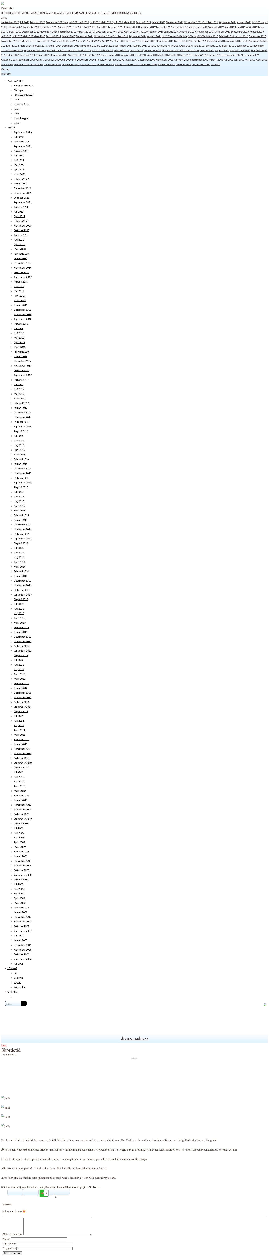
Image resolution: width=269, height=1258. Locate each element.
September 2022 (55, 22)
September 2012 (33, 50)
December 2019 (147, 26)
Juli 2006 (215, 64)
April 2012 (95, 50)
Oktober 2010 (94, 54)
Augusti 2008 (216, 59)
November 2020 (32, 26)
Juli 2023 (24, 22)
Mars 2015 (119, 40)
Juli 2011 (235, 50)
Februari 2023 (37, 22)
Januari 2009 (130, 59)
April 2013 (186, 45)
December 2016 (84, 36)
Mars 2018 (142, 31)
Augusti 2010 (128, 54)
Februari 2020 (115, 26)
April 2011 (19, 729)
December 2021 (174, 22)
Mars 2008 (7, 64)
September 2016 (137, 36)
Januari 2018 (171, 31)
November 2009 (250, 54)
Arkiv (4, 17)
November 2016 (103, 36)
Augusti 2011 (222, 50)
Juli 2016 (167, 36)
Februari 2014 (39, 45)
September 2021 (227, 22)
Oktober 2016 (120, 36)
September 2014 (218, 40)
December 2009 (231, 54)
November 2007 (71, 64)
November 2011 (171, 50)
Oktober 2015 (27, 40)
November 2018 (49, 31)
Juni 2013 (163, 45)
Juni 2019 (229, 26)
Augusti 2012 (49, 50)
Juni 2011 (245, 50)
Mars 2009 (101, 59)
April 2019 (251, 26)
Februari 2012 (121, 50)
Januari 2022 (158, 22)
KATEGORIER (15, 80)
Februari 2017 (53, 36)
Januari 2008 (36, 64)
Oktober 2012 (15, 50)
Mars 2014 (25, 45)
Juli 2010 (141, 54)
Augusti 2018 (84, 31)
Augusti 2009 (43, 59)
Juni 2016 (177, 36)
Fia (15, 972)
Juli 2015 (74, 40)
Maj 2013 (174, 45)
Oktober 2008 (182, 59)
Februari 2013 (212, 45)
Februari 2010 (200, 54)
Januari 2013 (227, 45)
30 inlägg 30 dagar (51, 12)
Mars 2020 (101, 26)
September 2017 (240, 31)
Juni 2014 (257, 40)
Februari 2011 (27, 54)
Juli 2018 (96, 31)
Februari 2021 (15, 26)
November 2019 (165, 26)
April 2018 (129, 31)
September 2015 (45, 40)
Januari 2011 (42, 54)
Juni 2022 (95, 22)
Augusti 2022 (71, 22)
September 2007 (105, 64)
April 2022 (117, 22)
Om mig (5, 68)
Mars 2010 (186, 54)
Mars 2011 (13, 54)
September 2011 (205, 50)
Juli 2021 (257, 22)
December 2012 (243, 45)
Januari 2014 (54, 45)
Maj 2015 (95, 40)
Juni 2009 (66, 59)
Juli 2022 (84, 22)
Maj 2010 (162, 54)
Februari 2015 (133, 40)
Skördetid (11, 1049)
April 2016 (200, 36)
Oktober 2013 (106, 45)
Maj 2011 (256, 50)
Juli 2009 (56, 59)
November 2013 (89, 45)
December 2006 (148, 64)
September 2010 (111, 54)
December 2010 (58, 54)
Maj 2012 (83, 50)
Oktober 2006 (183, 64)
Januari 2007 (132, 64)
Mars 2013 (198, 45)
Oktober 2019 (182, 26)
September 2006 (201, 64)
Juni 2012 (72, 50)
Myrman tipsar (82, 12)
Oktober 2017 (222, 31)
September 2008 (199, 59)
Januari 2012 (136, 50)
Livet (68, 12)
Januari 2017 (68, 36)
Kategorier (7, 8)
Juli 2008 (228, 59)
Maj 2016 (188, 36)
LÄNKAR (12, 968)
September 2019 (200, 26)
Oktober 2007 (88, 64)
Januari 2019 (14, 31)
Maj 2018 (118, 31)
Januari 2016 (241, 36)
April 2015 (107, 40)
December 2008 (146, 59)
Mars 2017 (39, 36)
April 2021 (19, 216)
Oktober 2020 (49, 26)
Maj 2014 (19, 557)
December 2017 (187, 31)
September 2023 (10, 22)
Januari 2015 (148, 40)
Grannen (18, 977)
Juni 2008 (239, 59)
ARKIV (11, 127)
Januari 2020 (130, 26)
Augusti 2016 (154, 36)
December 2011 (152, 50)
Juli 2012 (62, 50)
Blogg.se (6, 73)
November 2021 (193, 22)
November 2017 (205, 31)
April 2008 (261, 59)
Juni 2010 (151, 54)
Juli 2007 (120, 64)
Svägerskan (20, 986)
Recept (98, 12)
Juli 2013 (153, 45)
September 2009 (26, 59)
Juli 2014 (247, 40)
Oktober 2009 (9, 59)
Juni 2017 (17, 36)
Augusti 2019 (216, 26)
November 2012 (22, 641)
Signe (107, 12)
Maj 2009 (77, 59)
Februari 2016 (226, 36)
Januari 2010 (215, 54)
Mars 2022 (129, 22)
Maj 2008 (250, 59)
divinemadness (134, 1038)
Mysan (17, 982)
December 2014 (164, 40)
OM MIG (12, 991)
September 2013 (123, 45)
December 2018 (30, 31)
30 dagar (32, 12)
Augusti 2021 (244, 22)
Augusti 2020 (65, 26)
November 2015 (10, 40)
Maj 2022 (105, 22)
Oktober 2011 (188, 50)
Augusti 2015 (61, 40)
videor (136, 12)
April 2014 (13, 45)
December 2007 (52, 64)
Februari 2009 (115, 59)
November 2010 (77, 54)
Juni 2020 (78, 26)
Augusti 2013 (140, 45)
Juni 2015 (85, 40)
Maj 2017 (27, 36)
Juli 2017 (6, 36)
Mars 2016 (212, 36)
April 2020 (89, 26)
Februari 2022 (143, 22)
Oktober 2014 (200, 40)
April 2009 (88, 59)
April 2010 (174, 54)
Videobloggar (121, 12)
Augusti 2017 (257, 31)
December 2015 (257, 36)
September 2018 (67, 31)
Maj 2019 (240, 26)
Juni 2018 (107, 31)
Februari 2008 (21, 64)
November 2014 (183, 40)
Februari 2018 (155, 31)
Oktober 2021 (210, 22)
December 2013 (70, 45)
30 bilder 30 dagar (13, 12)
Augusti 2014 (234, 40)
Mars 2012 (107, 50)
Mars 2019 (20, 300)
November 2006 (166, 64)
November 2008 (164, 59)
